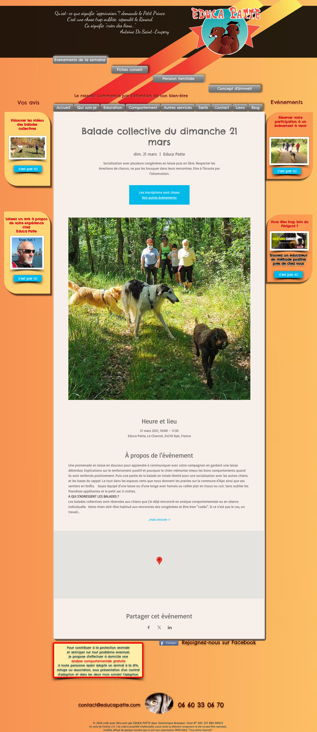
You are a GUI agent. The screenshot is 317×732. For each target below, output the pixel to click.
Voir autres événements (159, 197)
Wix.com (122, 723)
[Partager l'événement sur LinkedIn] (170, 627)
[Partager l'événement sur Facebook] (149, 627)
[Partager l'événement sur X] (159, 627)
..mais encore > (159, 519)
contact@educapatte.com (109, 705)
